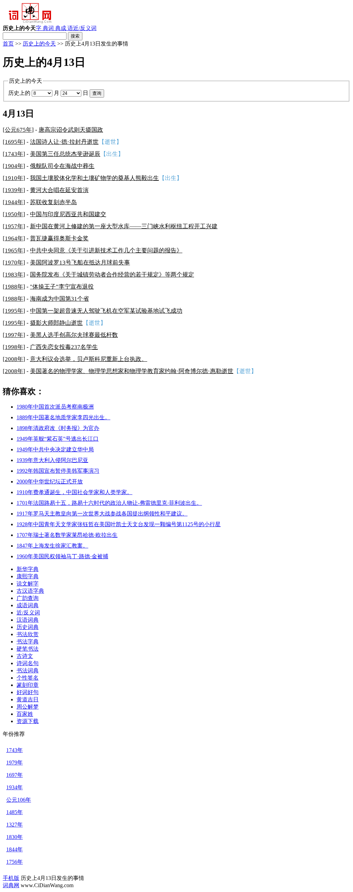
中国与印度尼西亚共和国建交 (68, 214)
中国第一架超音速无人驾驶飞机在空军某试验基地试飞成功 (106, 311)
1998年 (14, 347)
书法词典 (28, 670)
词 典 (54, 28)
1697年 (14, 775)
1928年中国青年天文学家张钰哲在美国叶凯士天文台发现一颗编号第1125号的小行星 (119, 524)
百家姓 (25, 714)
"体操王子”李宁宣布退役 (62, 286)
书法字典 (28, 641)
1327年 (14, 825)
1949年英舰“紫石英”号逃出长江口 (58, 439)
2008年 (14, 359)
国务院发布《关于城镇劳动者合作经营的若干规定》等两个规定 (112, 274)
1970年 (14, 262)
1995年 (14, 311)
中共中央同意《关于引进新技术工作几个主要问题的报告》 (106, 250)
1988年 (14, 286)
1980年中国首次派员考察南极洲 (55, 407)
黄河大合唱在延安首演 (59, 190)
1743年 (14, 154)
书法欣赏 (28, 634)
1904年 (14, 166)
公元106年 (18, 800)
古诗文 (25, 656)
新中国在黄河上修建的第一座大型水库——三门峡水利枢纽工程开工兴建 (124, 226)
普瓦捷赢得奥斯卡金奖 (59, 238)
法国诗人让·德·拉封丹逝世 (64, 142)
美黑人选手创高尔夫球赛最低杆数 (74, 335)
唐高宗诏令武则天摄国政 (71, 130)
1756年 (14, 862)
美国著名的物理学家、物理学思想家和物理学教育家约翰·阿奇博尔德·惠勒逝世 (131, 371)
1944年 (14, 202)
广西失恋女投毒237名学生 (64, 347)
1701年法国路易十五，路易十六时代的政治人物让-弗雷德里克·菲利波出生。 (109, 503)
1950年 (14, 214)
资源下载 (28, 721)
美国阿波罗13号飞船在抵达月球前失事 (80, 262)
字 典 (42, 28)
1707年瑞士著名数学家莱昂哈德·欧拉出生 (67, 535)
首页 (8, 44)
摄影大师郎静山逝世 (56, 323)
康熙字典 (28, 576)
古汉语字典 (30, 591)
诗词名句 (28, 663)
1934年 (14, 787)
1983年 (14, 274)
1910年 (14, 178)
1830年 (14, 837)
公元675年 (18, 130)
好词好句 (28, 692)
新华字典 (28, 569)
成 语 (67, 28)
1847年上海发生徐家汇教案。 (52, 546)
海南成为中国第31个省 (59, 298)
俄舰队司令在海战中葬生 (62, 166)
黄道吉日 (28, 699)
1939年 (14, 190)
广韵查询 (28, 598)
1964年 (14, 238)
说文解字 (28, 584)
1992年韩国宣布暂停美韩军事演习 (58, 471)
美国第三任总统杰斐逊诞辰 (65, 154)
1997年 (14, 335)
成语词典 (28, 605)
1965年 (14, 250)
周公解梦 (28, 707)
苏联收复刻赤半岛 (53, 202)
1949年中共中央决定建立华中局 (55, 449)
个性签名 (28, 678)
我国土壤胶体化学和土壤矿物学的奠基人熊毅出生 (94, 178)
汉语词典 (28, 620)
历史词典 (28, 627)
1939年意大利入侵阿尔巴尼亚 (52, 460)
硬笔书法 (28, 649)
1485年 (14, 812)
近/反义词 (85, 28)
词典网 (11, 885)
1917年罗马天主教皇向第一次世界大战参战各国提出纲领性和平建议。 (102, 514)
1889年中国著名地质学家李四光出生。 (63, 417)
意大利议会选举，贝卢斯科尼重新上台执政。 (88, 359)
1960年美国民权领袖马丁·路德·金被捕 (62, 556)
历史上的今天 (39, 44)
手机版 (11, 878)
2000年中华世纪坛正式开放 (50, 481)
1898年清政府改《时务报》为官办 (58, 428)
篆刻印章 (28, 685)
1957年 (14, 226)
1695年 (14, 142)
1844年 (14, 849)
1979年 (14, 762)
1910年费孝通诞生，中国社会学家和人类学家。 (74, 492)
